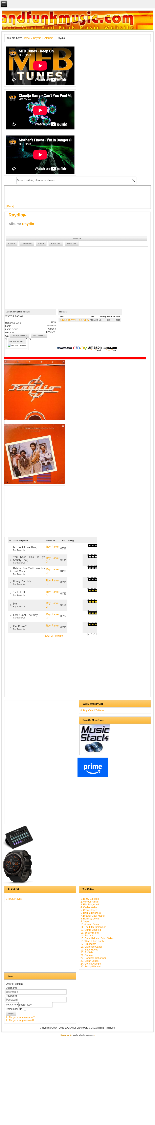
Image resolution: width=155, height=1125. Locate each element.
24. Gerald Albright (91, 963)
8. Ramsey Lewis (90, 918)
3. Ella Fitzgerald (90, 904)
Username (11, 987)
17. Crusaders (88, 944)
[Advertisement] (79, 197)
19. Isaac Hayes (89, 949)
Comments (27, 243)
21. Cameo (87, 955)
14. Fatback (87, 935)
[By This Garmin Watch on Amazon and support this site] (18, 883)
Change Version (19, 335)
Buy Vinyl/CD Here (93, 710)
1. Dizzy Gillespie (90, 899)
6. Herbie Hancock (91, 913)
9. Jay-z (85, 921)
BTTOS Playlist (14, 899)
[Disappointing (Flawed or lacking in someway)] (91, 545)
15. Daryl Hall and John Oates (97, 938)
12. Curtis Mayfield (91, 930)
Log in (11, 1013)
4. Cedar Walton (89, 907)
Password (11, 995)
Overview (76, 239)
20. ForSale (87, 952)
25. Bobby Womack (91, 966)
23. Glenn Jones (89, 961)
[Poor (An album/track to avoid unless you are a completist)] (89, 545)
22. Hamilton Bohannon (94, 958)
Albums (48, 37)
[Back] (10, 206)
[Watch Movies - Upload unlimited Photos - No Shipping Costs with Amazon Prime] (93, 776)
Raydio (37, 37)
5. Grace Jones (89, 910)
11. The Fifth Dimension (93, 927)
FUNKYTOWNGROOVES (74, 320)
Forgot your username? (22, 1017)
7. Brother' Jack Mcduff (93, 915)
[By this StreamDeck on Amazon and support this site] (18, 848)
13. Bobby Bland (90, 932)
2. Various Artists (89, 901)
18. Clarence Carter (91, 946)
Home (26, 37)
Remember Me (14, 1009)
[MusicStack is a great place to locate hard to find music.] (65, 348)
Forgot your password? (21, 1020)
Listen (41, 243)
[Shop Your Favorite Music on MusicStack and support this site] (95, 753)
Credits (11, 243)
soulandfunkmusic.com (83, 1035)
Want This (71, 243)
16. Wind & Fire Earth (92, 941)
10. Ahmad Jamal (90, 924)
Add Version (39, 335)
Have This (56, 243)
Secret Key (12, 1004)
